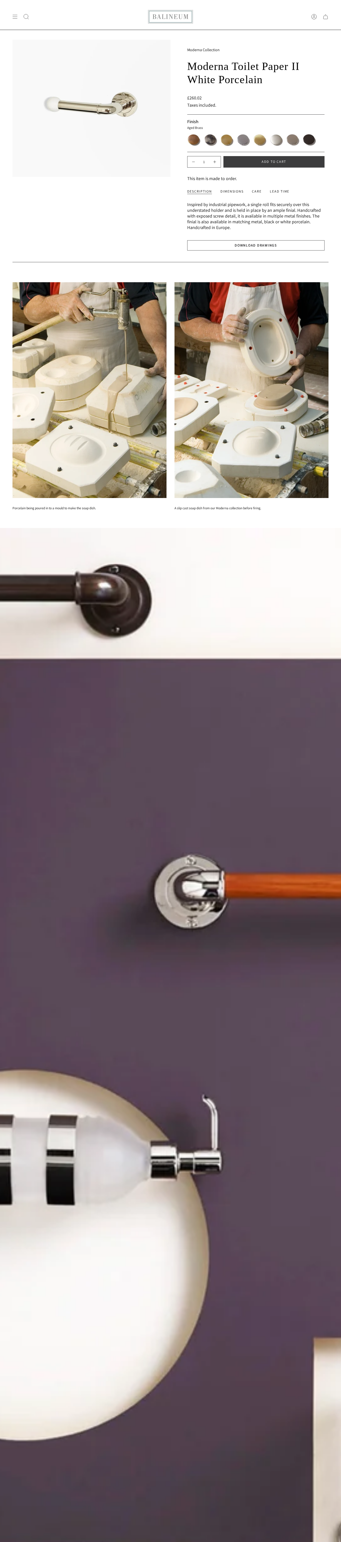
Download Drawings (256, 245)
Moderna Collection (203, 49)
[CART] (325, 16)
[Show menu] (15, 16)
